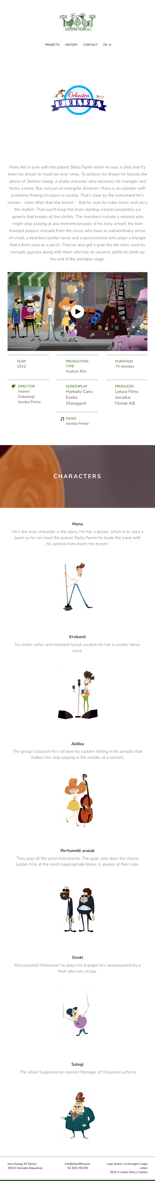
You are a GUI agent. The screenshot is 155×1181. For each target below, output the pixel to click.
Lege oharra (114, 1164)
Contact (90, 45)
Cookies (142, 1172)
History (71, 45)
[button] (110, 44)
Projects (52, 45)
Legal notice (143, 1166)
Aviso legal (131, 1164)
